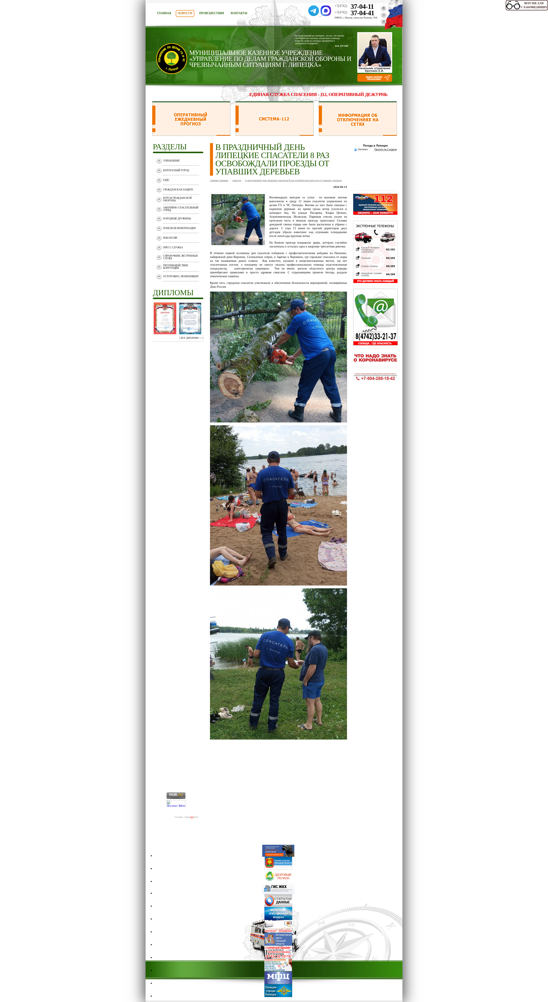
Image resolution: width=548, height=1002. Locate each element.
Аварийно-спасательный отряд (180, 209)
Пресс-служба (173, 247)
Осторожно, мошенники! (181, 276)
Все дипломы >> (191, 338)
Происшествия (211, 13)
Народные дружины (177, 218)
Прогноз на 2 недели (385, 149)
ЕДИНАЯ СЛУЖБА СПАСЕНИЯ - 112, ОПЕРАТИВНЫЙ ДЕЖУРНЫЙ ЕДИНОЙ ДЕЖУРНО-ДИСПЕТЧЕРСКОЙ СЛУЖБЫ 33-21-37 (355, 94)
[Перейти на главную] (171, 73)
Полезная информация (179, 228)
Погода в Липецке (375, 145)
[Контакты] (383, 23)
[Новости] (383, 16)
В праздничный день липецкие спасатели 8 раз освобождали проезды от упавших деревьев (293, 180)
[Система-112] (274, 134)
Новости (185, 13)
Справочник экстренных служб (180, 257)
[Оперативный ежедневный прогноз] (191, 134)
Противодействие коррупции (175, 267)
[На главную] (383, 10)
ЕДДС (166, 179)
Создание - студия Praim (186, 817)
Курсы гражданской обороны (177, 199)
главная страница (219, 180)
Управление (171, 160)
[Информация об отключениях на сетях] (358, 134)
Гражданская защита (178, 189)
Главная (164, 13)
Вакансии (170, 237)
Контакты (239, 13)
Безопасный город (176, 170)
